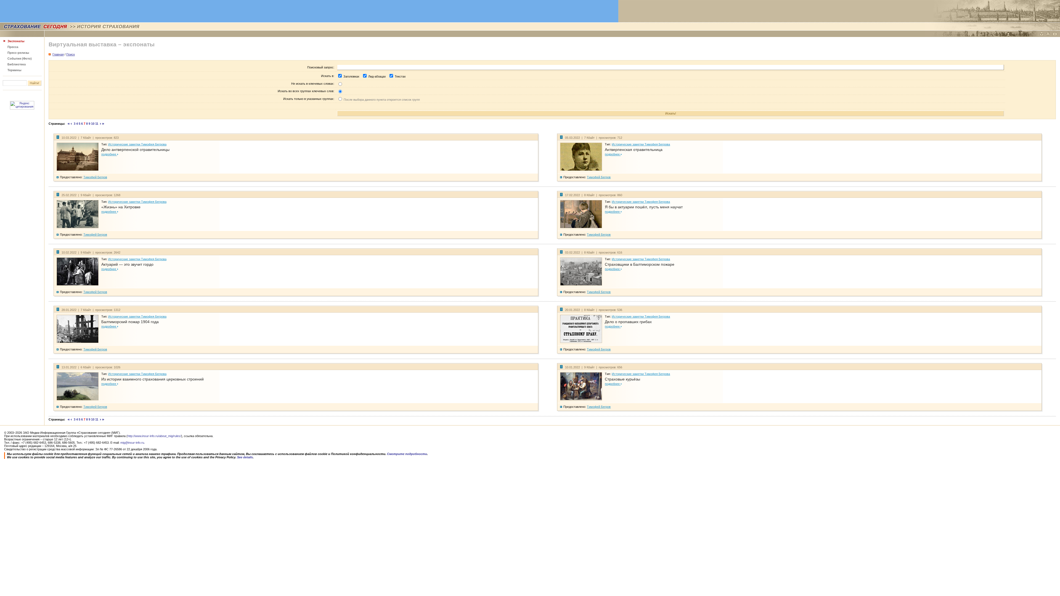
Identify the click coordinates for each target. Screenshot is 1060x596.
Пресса (12, 47)
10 (92, 123)
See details (245, 457)
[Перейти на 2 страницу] (71, 123)
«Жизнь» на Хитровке (121, 207)
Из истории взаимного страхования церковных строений (152, 379)
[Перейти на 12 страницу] (100, 123)
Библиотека (16, 64)
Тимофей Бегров (95, 177)
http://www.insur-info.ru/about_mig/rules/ (154, 436)
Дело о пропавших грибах (628, 322)
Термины (14, 70)
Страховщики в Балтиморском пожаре (639, 264)
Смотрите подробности (407, 454)
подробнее (109, 154)
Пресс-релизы (18, 52)
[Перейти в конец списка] (103, 123)
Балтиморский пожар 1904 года (130, 322)
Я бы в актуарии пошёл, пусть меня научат (644, 207)
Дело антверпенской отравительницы (135, 149)
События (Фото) (19, 58)
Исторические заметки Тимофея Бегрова (137, 144)
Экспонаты (15, 41)
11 (96, 123)
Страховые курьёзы (622, 379)
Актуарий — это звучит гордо (127, 264)
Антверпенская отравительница (633, 149)
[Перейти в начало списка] (69, 123)
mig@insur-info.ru (132, 442)
